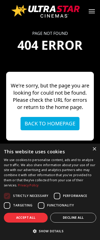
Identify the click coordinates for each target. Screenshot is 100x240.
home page (68, 107)
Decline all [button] (73, 217)
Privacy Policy (28, 185)
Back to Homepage (50, 123)
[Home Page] (50, 11)
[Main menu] (92, 11)
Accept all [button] (26, 217)
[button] (50, 231)
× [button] (94, 149)
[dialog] (50, 192)
